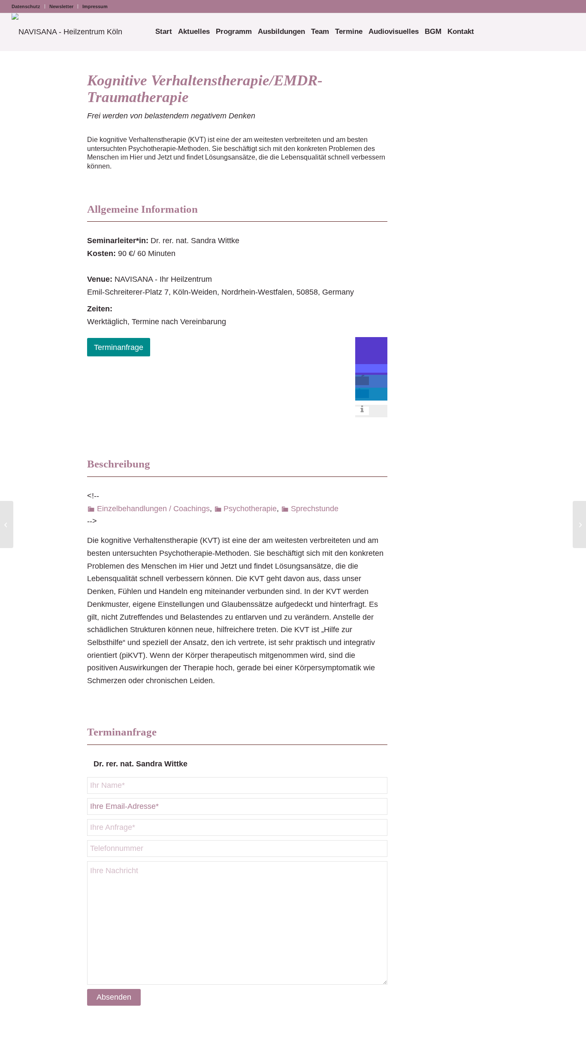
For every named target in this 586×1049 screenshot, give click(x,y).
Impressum (95, 6)
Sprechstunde (314, 508)
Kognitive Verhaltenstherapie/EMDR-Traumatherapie (205, 89)
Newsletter (61, 6)
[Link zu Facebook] (555, 6)
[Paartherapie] (6, 524)
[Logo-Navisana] (67, 32)
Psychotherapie (250, 508)
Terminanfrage (118, 347)
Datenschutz (26, 6)
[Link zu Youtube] (568, 6)
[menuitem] (28, 6)
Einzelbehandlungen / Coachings (153, 508)
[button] (371, 368)
